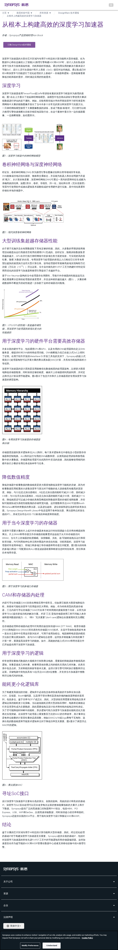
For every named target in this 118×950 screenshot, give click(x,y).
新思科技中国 (23, 13)
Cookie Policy (87, 938)
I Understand (51, 945)
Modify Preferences (30, 945)
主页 (4, 13)
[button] (19, 45)
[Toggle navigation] (111, 5)
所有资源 (44, 13)
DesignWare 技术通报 (68, 13)
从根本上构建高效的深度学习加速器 (24, 16)
